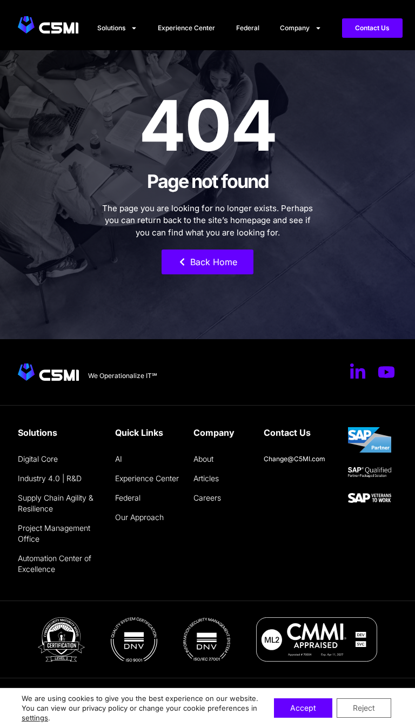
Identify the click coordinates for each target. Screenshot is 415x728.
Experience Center (186, 28)
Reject (364, 707)
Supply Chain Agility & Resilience (55, 503)
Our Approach (139, 517)
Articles (206, 478)
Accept (303, 707)
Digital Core (38, 458)
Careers (207, 497)
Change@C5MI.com (294, 459)
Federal (247, 28)
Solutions (111, 28)
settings (35, 717)
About (203, 458)
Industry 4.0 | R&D (50, 478)
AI (118, 458)
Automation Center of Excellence (54, 564)
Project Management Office (54, 533)
